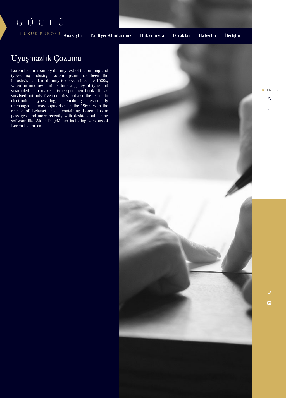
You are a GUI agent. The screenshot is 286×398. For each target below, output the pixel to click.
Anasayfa (73, 35)
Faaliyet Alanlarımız (111, 35)
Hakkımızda (152, 35)
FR (276, 90)
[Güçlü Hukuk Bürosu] (32, 25)
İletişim (232, 35)
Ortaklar (182, 35)
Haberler (208, 35)
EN (269, 90)
